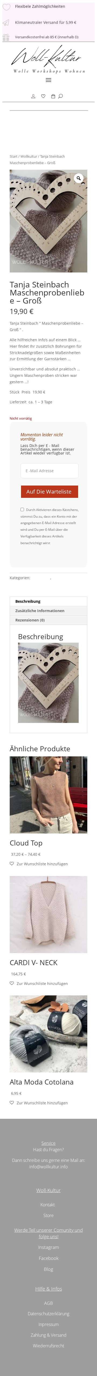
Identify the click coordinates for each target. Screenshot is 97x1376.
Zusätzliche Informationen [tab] (39, 610)
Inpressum (49, 1324)
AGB (48, 1303)
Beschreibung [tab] (27, 601)
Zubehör (59, 577)
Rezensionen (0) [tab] (30, 620)
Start (14, 156)
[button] (39, 864)
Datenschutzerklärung (48, 1314)
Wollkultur (28, 156)
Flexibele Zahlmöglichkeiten (40, 6)
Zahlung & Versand (49, 1335)
